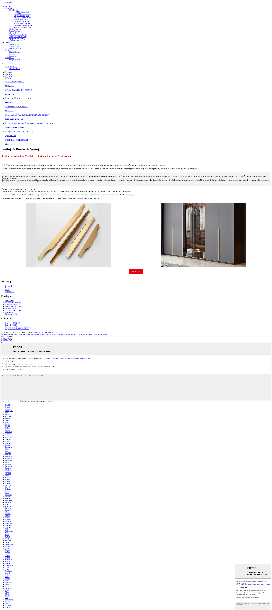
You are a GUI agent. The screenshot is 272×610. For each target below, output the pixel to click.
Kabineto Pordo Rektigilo (18, 35)
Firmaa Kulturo (14, 52)
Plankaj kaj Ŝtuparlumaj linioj (23, 25)
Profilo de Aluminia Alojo (98, 334)
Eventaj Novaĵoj (14, 46)
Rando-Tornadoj (14, 31)
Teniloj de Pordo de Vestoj (18, 37)
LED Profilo (13, 10)
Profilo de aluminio (82, 334)
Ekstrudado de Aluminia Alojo (44, 334)
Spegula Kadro (10, 136)
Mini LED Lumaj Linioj (22, 12)
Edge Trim (9, 102)
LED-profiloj (10, 86)
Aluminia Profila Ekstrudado (65, 334)
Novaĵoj (8, 42)
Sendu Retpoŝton (6, 338)
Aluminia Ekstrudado (26, 334)
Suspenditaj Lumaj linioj (22, 21)
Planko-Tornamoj (15, 29)
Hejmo (7, 6)
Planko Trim (9, 94)
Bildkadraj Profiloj (15, 40)
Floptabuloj (13, 33)
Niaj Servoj (13, 54)
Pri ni (7, 50)
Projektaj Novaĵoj (15, 48)
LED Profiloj (9, 301)
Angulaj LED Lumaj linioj (22, 18)
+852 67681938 (14, 69)
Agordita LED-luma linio (22, 27)
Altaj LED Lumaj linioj (21, 16)
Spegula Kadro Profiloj (17, 39)
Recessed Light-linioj (21, 19)
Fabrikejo (12, 56)
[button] (136, 271)
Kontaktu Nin (9, 58)
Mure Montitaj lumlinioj (22, 23)
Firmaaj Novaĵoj (14, 44)
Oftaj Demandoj (14, 60)
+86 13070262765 (11, 67)
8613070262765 (6, 340)
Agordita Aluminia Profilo (9, 334)
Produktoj (8, 8)
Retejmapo (37, 332)
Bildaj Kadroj (10, 144)
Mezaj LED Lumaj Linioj (22, 14)
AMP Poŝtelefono (48, 332)
